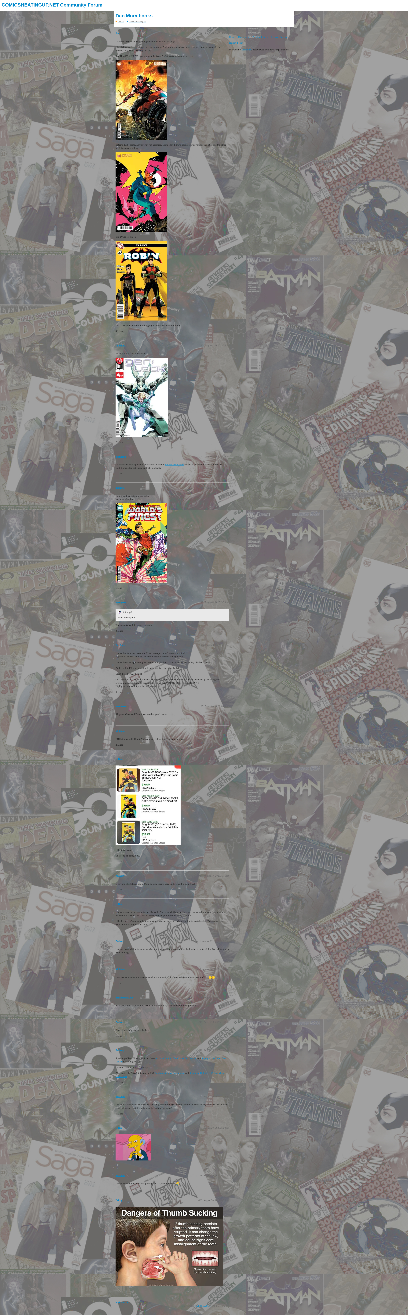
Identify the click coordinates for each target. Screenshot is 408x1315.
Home (232, 37)
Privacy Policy (236, 43)
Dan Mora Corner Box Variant (170, 1073)
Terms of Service (279, 37)
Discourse (246, 49)
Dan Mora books (134, 15)
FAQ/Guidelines (260, 37)
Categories (243, 37)
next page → (122, 1302)
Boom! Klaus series (174, 464)
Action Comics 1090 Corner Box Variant (176, 1058)
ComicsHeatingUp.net (203, 1306)
